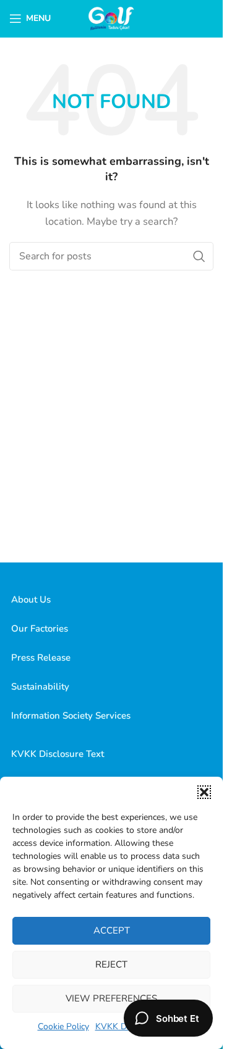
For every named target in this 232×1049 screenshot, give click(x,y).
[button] (204, 792)
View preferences (111, 998)
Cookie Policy (63, 1026)
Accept (111, 930)
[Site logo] (112, 18)
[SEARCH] (199, 256)
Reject (111, 964)
